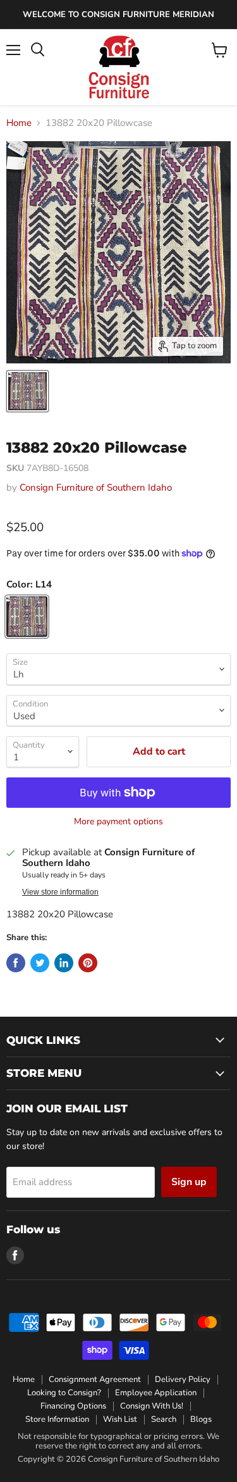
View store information (60, 892)
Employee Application (156, 1392)
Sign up (189, 1182)
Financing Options (73, 1406)
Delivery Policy (182, 1379)
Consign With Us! (151, 1406)
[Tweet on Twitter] (39, 962)
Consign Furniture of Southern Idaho (96, 487)
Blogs (201, 1419)
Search (163, 1419)
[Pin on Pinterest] (87, 962)
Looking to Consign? (64, 1392)
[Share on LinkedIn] (63, 962)
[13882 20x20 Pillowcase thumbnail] (27, 391)
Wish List (120, 1419)
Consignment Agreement (95, 1379)
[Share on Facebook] (15, 962)
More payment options (118, 822)
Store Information (57, 1419)
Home (19, 123)
